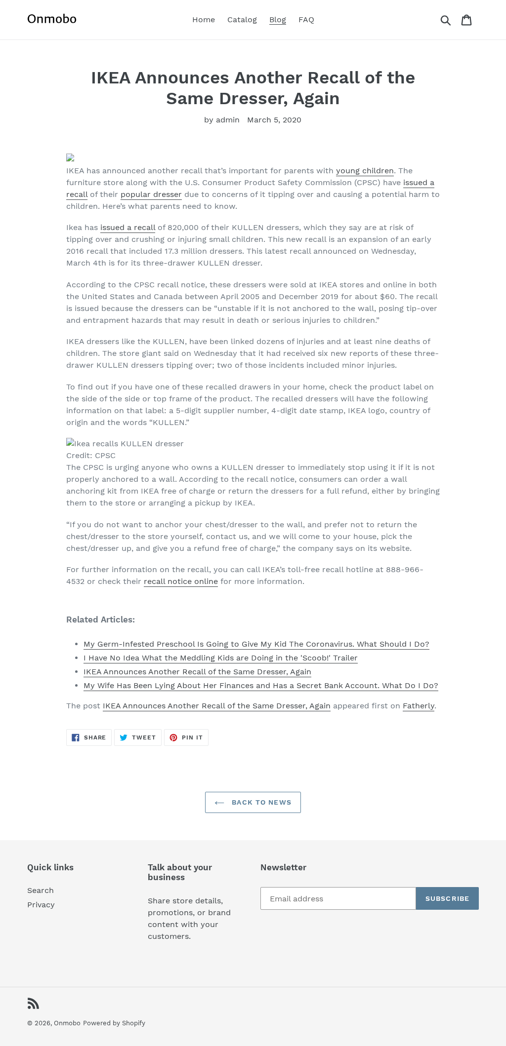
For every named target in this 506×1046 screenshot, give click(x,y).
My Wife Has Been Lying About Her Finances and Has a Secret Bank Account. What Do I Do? (261, 685)
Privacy (41, 904)
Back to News (260, 802)
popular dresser (151, 194)
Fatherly (418, 705)
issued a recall (127, 227)
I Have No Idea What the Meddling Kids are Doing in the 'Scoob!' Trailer (221, 657)
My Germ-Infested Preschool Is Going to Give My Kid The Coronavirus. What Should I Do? (256, 644)
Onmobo (67, 1023)
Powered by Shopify (114, 1023)
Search (40, 890)
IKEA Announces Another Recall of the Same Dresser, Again (197, 671)
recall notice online (181, 581)
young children (365, 170)
